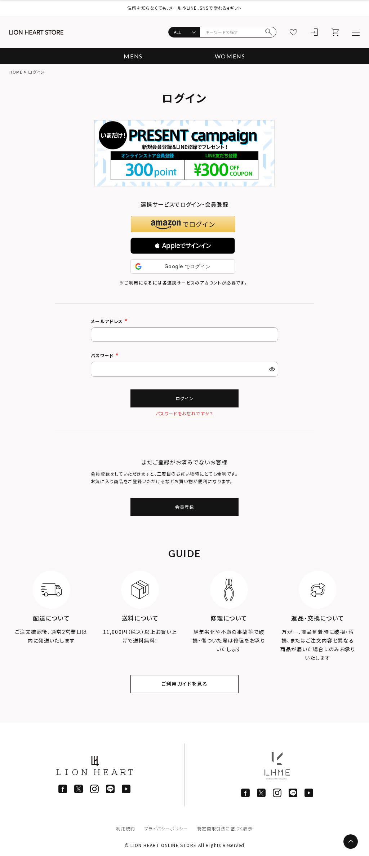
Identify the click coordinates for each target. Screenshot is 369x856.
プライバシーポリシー (166, 828)
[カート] (335, 32)
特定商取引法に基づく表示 (225, 828)
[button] (182, 246)
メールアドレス (107, 321)
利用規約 (125, 828)
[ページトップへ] (350, 841)
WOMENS (230, 56)
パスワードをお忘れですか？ (185, 413)
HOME (15, 72)
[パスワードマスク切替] (273, 369)
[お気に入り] (293, 32)
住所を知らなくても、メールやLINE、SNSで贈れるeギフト (184, 8)
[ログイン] (314, 32)
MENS (133, 56)
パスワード (103, 355)
